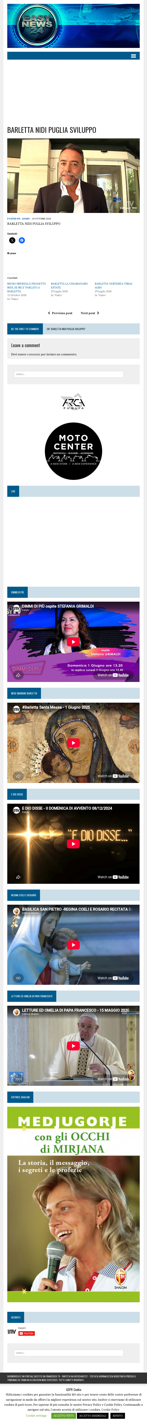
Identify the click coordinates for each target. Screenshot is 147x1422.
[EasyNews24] (73, 26)
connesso (33, 354)
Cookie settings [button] (36, 1415)
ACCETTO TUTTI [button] (64, 1415)
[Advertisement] (73, 92)
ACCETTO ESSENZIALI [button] (92, 1415)
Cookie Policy (110, 1409)
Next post (88, 313)
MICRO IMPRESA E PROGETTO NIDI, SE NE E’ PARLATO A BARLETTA (26, 287)
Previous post (62, 313)
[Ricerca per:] (68, 374)
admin (26, 218)
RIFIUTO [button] (118, 1415)
